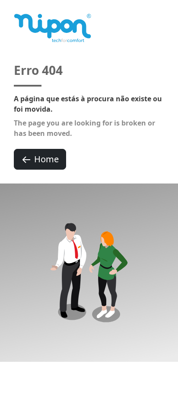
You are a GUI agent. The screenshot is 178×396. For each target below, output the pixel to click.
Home (46, 159)
